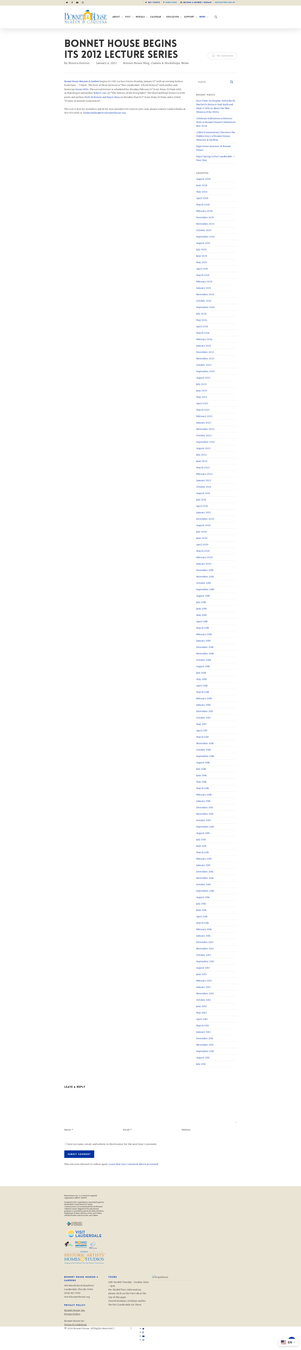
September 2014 (205, 890)
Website (186, 1129)
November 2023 (205, 358)
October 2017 (203, 717)
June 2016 (201, 775)
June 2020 (202, 538)
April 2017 (202, 730)
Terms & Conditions (75, 1324)
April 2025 (202, 268)
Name (68, 1129)
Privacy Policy (72, 1332)
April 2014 (202, 916)
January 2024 (203, 345)
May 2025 (201, 262)
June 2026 (202, 185)
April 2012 (202, 1019)
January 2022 (203, 480)
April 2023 (202, 403)
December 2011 (204, 1038)
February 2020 (204, 557)
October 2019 (203, 583)
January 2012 (203, 1032)
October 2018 (203, 660)
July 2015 (201, 839)
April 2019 (202, 621)
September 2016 (205, 756)
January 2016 (203, 801)
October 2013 (203, 955)
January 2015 (203, 865)
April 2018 (202, 685)
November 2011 (205, 1044)
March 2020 (203, 551)
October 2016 (203, 749)
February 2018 (204, 698)
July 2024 (201, 313)
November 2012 (205, 993)
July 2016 (201, 769)
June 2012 (201, 1006)
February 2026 (204, 211)
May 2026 (201, 191)
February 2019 (204, 634)
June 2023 (201, 390)
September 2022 (205, 442)
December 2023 (205, 352)
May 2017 (201, 724)
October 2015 (203, 820)
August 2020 (203, 525)
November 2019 (205, 576)
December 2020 (205, 518)
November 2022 (205, 429)
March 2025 (203, 275)
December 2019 (205, 570)
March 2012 (202, 1025)
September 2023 (205, 371)
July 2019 (201, 602)
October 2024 (203, 300)
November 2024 (205, 294)
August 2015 (203, 833)
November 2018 (205, 653)
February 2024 (204, 339)
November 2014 (205, 878)
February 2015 (204, 858)
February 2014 (204, 929)
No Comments (224, 55)
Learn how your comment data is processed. (134, 1164)
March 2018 (202, 692)
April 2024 (202, 326)
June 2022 (202, 461)
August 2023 (203, 377)
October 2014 (203, 884)
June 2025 (201, 256)
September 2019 (205, 589)
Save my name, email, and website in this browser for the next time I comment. (112, 1144)
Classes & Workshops (165, 63)
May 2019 (201, 615)
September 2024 (205, 307)
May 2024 (201, 320)
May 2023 (201, 397)
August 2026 (203, 179)
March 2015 (202, 852)
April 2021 (202, 506)
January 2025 (203, 288)
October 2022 (204, 435)
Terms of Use (122, 1328)
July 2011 (201, 1064)
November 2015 (205, 814)
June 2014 (201, 910)
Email (127, 1129)
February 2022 (204, 474)
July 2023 (201, 384)
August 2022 (203, 448)
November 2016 (205, 743)
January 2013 (203, 987)
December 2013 (205, 942)
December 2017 (204, 711)
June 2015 (201, 846)
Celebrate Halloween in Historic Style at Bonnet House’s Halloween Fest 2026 (216, 122)
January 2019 (203, 640)
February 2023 (204, 416)
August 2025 (203, 243)
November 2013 (205, 948)
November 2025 (205, 223)
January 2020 (203, 563)
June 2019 (201, 608)
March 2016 (202, 788)
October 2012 (203, 999)
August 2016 (203, 762)
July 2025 (201, 249)
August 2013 (203, 967)
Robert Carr (100, 93)
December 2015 (204, 807)
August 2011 (203, 1057)
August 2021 (203, 493)
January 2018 (203, 704)
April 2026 (202, 198)
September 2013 (205, 961)
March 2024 (203, 332)
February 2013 (204, 980)
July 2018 (201, 672)
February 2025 (204, 281)
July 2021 (201, 499)
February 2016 (204, 794)
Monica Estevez (79, 63)
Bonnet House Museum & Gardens (81, 81)
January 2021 (203, 512)
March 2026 (203, 204)
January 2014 (203, 935)
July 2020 (201, 531)
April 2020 (202, 544)
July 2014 (201, 903)
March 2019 (202, 628)
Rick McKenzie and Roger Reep (102, 97)
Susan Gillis (82, 89)
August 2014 (203, 897)
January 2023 (203, 422)
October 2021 (203, 486)
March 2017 (202, 737)
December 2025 (205, 217)
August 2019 (203, 595)
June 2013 (201, 974)
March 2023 (203, 409)
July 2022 (201, 454)
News (185, 63)
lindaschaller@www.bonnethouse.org (104, 112)
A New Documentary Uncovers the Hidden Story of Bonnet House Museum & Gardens (215, 136)
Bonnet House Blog (136, 63)
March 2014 (202, 923)
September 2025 (205, 236)
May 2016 (201, 781)
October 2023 (203, 365)
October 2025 (203, 230)
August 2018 (203, 666)
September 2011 (205, 1051)
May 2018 (201, 679)
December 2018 (205, 647)
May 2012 (201, 1012)
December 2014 (204, 871)
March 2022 (203, 467)
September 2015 (205, 826)
